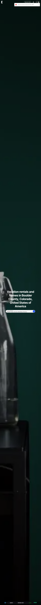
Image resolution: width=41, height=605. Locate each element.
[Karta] (2, 2)
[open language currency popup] (33, 2)
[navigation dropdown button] (37, 2)
